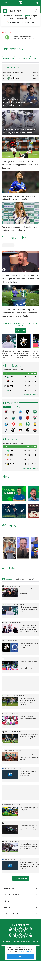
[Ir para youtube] (31, 935)
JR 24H (7, 901)
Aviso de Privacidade (25, 951)
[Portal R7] (20, 3)
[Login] (37, 2)
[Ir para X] (20, 935)
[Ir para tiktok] (15, 935)
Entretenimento (13, 894)
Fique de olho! (6, 33)
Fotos (22, 579)
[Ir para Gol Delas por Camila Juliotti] (14, 511)
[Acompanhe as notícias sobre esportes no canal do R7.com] (7, 37)
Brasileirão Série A (24, 58)
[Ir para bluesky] (10, 929)
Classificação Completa (30, 395)
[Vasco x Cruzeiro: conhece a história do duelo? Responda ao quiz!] (24, 341)
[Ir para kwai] (25, 929)
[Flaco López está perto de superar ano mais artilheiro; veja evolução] (20, 182)
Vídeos (34, 579)
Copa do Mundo (8, 58)
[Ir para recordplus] (10, 935)
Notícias (9, 579)
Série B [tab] (16, 407)
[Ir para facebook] (15, 929)
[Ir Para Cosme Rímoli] (14, 493)
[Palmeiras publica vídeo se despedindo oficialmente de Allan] (9, 341)
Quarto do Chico (8, 245)
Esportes (9, 888)
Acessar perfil (20, 330)
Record (8, 907)
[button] (38, 548)
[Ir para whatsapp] (25, 935)
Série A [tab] (7, 407)
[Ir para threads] (31, 929)
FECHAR (20, 956)
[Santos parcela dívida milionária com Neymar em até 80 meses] (20, 122)
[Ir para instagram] (20, 929)
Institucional (11, 913)
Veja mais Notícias (20, 878)
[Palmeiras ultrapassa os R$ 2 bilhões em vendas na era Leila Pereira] (20, 213)
